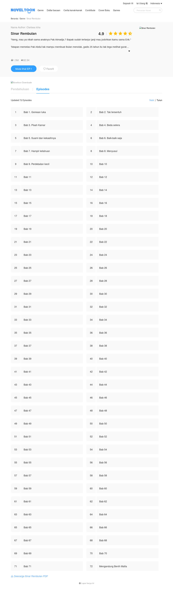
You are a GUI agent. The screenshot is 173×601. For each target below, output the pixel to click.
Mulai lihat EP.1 (23, 68)
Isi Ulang (142, 3)
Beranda (14, 18)
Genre (41, 10)
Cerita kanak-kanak (73, 10)
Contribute (90, 10)
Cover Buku (104, 10)
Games (116, 10)
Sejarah (128, 3)
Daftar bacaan (53, 10)
